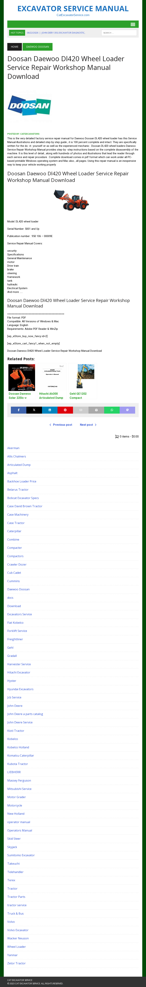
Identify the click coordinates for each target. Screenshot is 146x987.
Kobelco (12, 739)
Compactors (15, 556)
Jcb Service (14, 697)
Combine (13, 539)
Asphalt (12, 473)
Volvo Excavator (17, 930)
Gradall (12, 656)
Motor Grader (16, 797)
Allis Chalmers (16, 456)
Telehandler (15, 872)
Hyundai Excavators (20, 689)
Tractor (12, 889)
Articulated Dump (19, 465)
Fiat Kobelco (15, 623)
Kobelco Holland (18, 747)
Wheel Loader (16, 947)
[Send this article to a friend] (80, 410)
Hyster (11, 681)
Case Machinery (17, 515)
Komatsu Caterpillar (20, 755)
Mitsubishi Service (19, 789)
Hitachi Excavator (18, 672)
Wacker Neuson (18, 938)
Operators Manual (19, 830)
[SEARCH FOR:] (119, 32)
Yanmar (12, 955)
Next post (86, 424)
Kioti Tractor (15, 731)
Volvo (11, 922)
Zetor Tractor (16, 963)
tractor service (17, 905)
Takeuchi (13, 864)
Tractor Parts (16, 897)
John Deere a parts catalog (25, 714)
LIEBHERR (14, 772)
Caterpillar (14, 531)
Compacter (14, 548)
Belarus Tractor (17, 490)
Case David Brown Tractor (24, 506)
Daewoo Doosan (18, 589)
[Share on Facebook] (18, 410)
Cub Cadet (14, 573)
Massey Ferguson (19, 780)
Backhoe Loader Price (21, 481)
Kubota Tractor (17, 764)
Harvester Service (19, 664)
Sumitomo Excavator (21, 855)
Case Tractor (16, 523)
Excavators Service (19, 614)
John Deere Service (20, 722)
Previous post (62, 424)
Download (14, 606)
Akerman (13, 448)
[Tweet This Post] (34, 410)
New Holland (15, 814)
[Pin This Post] (65, 410)
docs (10, 598)
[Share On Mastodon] (127, 410)
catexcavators (29, 134)
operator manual (18, 822)
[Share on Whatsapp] (112, 410)
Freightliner (15, 639)
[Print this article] (96, 410)
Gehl (10, 648)
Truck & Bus (15, 913)
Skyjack (12, 847)
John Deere (14, 706)
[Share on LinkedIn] (50, 410)
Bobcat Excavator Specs (23, 498)
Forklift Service (17, 631)
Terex (11, 880)
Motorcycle (14, 805)
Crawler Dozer (17, 564)
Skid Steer (14, 839)
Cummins (13, 581)
